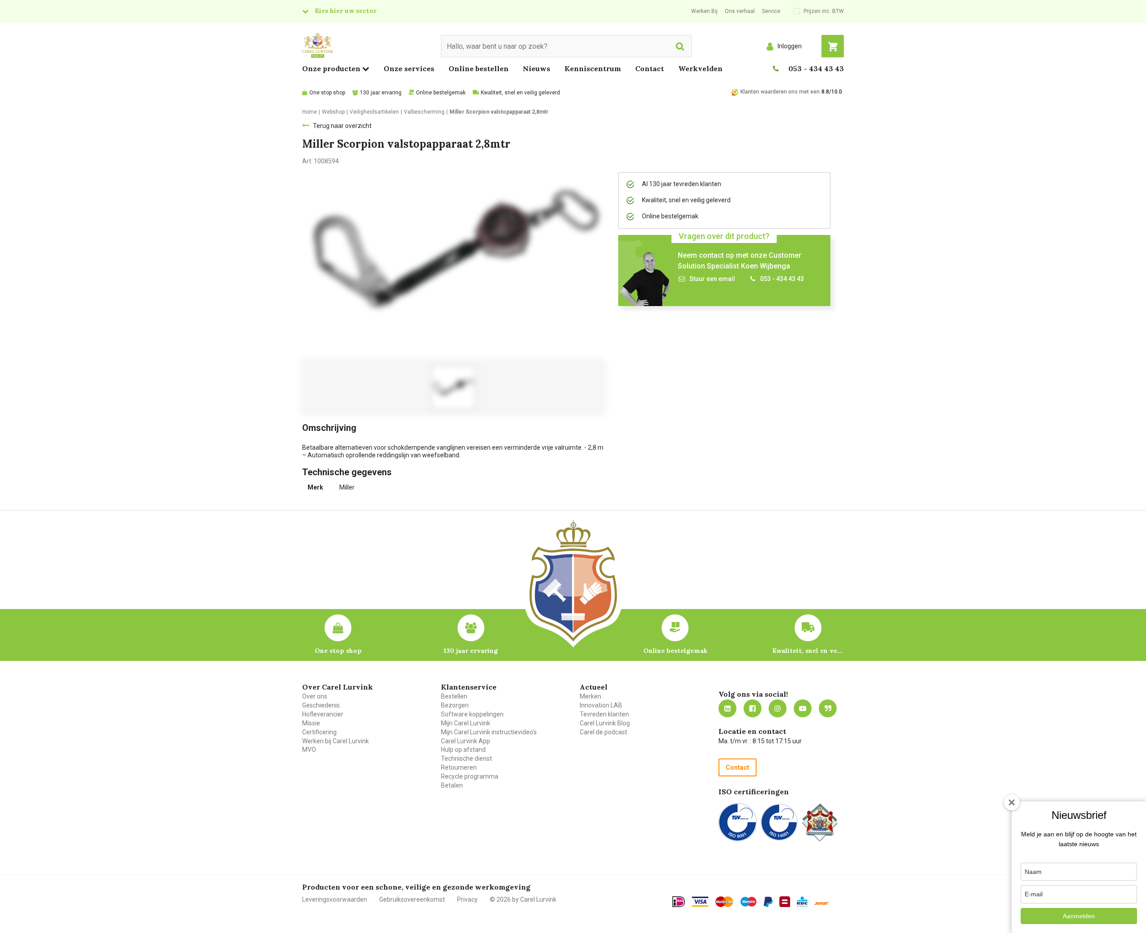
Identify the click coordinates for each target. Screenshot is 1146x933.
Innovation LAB (601, 705)
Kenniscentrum (592, 68)
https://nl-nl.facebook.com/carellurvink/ (752, 708)
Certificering (319, 732)
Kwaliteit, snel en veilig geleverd (520, 92)
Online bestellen (479, 68)
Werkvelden (700, 68)
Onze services (409, 68)
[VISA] (700, 901)
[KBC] (802, 901)
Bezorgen (455, 705)
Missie (311, 723)
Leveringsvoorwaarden (334, 899)
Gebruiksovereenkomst (412, 899)
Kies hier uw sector (345, 11)
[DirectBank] (821, 903)
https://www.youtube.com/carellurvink (803, 708)
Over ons (314, 696)
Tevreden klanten (604, 714)
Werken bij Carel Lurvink (335, 741)
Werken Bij (704, 11)
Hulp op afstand (463, 749)
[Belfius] (784, 901)
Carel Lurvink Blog (605, 723)
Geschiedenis (321, 705)
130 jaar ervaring (381, 92)
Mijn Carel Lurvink (465, 723)
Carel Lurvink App (465, 741)
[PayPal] (768, 902)
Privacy (467, 899)
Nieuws (536, 68)
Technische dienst (466, 758)
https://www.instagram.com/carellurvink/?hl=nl (778, 708)
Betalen (452, 785)
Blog (828, 708)
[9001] (737, 822)
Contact (649, 68)
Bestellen (454, 696)
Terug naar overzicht (342, 125)
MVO (309, 749)
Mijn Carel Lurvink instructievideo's (489, 732)
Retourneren (459, 767)
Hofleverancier (322, 714)
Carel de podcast (603, 732)
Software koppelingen (472, 714)
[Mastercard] (724, 901)
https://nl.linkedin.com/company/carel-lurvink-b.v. (727, 708)
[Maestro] (748, 901)
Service (771, 11)
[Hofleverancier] (820, 822)
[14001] (779, 822)
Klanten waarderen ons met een (780, 92)
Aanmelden (1079, 916)
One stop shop (327, 92)
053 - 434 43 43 (816, 68)
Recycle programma (469, 776)
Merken (590, 696)
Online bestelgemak (441, 92)
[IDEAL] (678, 901)
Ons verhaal (740, 11)
